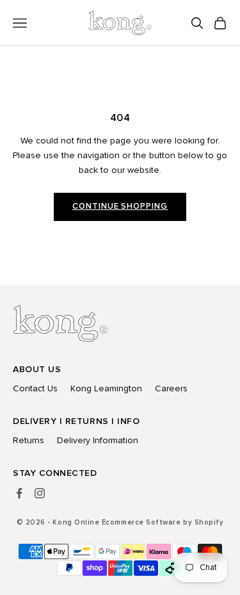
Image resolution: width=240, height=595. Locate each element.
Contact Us (35, 388)
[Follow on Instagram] (39, 493)
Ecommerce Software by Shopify (162, 522)
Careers (171, 388)
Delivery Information (97, 440)
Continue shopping (120, 206)
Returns (28, 440)
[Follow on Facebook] (19, 493)
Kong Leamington (106, 388)
